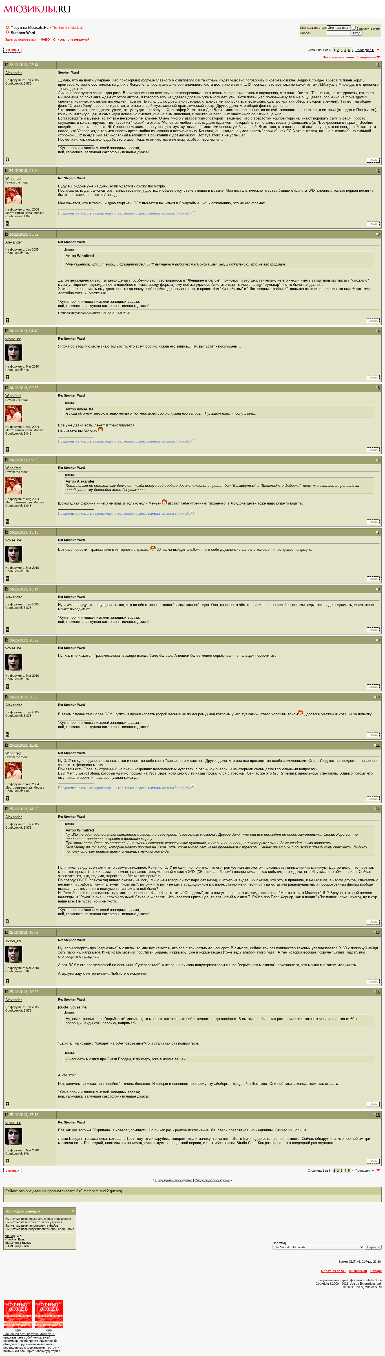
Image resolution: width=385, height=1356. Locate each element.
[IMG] (9, 1242)
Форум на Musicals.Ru (29, 27)
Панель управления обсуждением (349, 57)
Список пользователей (71, 39)
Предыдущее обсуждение (173, 1180)
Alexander (13, 73)
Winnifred (13, 178)
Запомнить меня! (369, 28)
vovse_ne (13, 339)
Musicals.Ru (358, 1271)
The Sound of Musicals (67, 27)
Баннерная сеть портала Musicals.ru (29, 1334)
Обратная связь (333, 1271)
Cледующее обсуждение (212, 1180)
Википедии (252, 1138)
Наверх (376, 1271)
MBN (18, 1330)
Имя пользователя (313, 27)
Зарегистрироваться (21, 39)
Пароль (305, 33)
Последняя (364, 50)
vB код (10, 1236)
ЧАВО (45, 39)
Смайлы (11, 1239)
